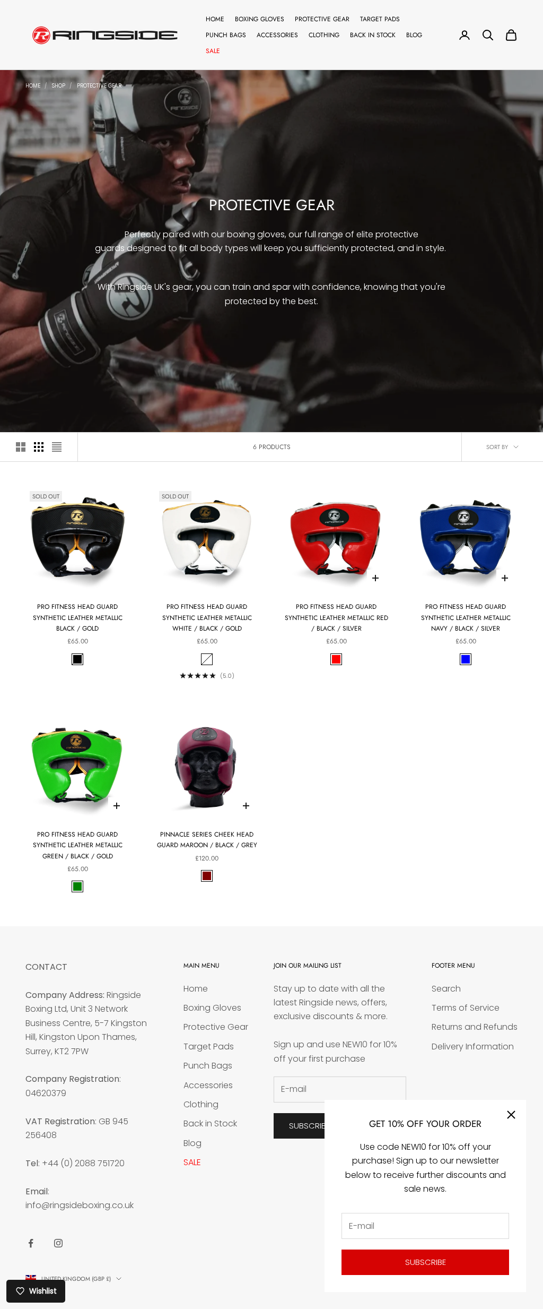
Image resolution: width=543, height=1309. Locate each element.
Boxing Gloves (259, 19)
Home (215, 19)
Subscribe (425, 1262)
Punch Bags (226, 35)
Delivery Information (473, 1046)
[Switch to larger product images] (20, 447)
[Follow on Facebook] (30, 1243)
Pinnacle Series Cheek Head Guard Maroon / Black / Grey (207, 840)
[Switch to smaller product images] (38, 447)
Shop (58, 86)
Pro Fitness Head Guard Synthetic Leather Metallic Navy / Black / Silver (466, 617)
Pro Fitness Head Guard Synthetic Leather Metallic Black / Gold (77, 617)
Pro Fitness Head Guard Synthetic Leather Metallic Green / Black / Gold (77, 845)
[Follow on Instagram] (58, 1243)
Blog (414, 35)
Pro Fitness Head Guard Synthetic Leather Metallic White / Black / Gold (207, 617)
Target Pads (380, 19)
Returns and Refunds (475, 1027)
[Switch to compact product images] (57, 447)
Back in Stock (373, 35)
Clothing (324, 35)
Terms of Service (466, 1008)
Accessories (277, 35)
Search (446, 989)
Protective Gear (322, 19)
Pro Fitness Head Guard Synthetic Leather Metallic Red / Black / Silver (336, 617)
